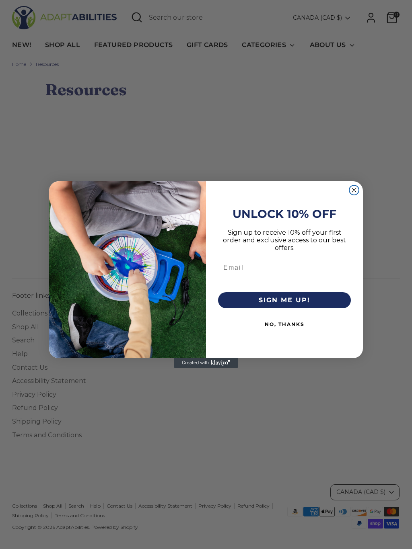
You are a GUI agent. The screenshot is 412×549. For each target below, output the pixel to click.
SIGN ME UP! (284, 300)
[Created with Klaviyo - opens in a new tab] (206, 363)
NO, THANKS (285, 324)
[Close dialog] (354, 190)
